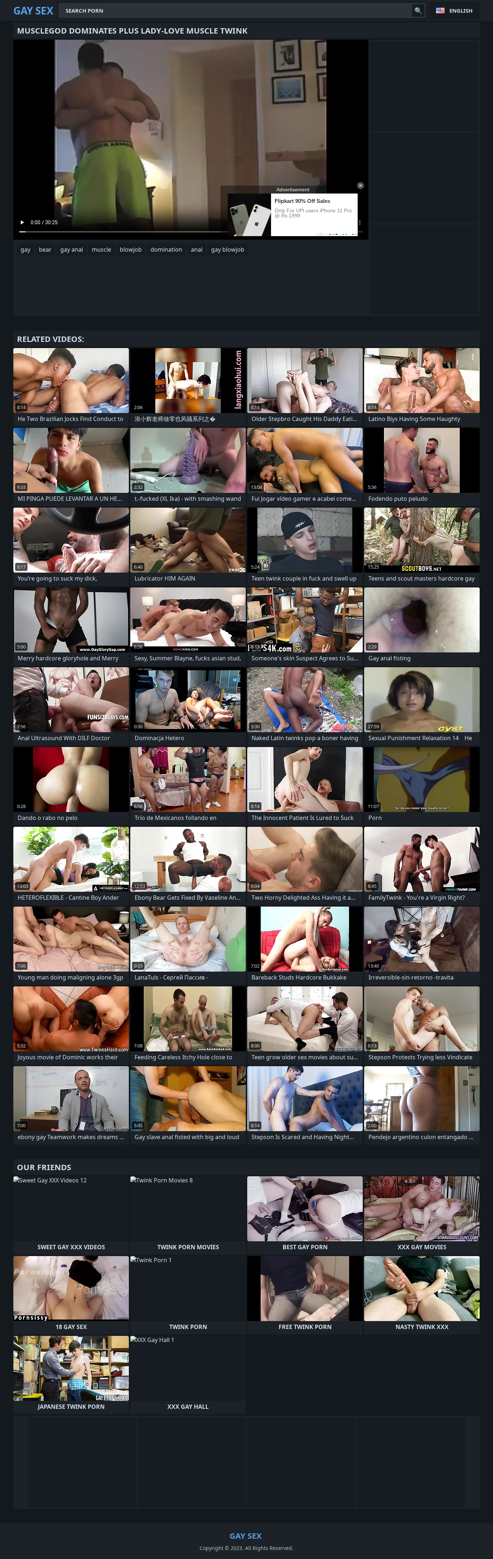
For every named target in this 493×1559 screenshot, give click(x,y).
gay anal (71, 249)
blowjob (131, 249)
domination (166, 249)
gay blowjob (227, 249)
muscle (101, 249)
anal (196, 249)
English (460, 10)
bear (45, 249)
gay (25, 249)
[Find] (418, 10)
